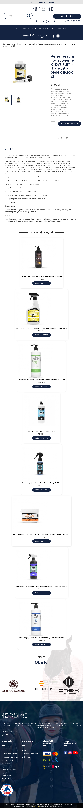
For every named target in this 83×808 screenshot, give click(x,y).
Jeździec (26, 28)
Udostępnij (62, 138)
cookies (51, 804)
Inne (34, 28)
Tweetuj (67, 138)
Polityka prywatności (9, 754)
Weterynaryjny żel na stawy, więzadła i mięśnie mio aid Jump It (41, 638)
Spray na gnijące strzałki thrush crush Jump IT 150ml (41, 483)
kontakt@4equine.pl (48, 21)
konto (24, 750)
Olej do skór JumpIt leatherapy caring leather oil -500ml (41, 276)
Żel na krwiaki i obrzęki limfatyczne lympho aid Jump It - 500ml (41, 379)
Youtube (76, 752)
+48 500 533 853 (10, 734)
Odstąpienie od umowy (10, 757)
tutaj (60, 806)
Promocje (56, 28)
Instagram (58, 36)
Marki (65, 28)
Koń (18, 28)
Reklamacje (6, 764)
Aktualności (44, 28)
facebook (65, 752)
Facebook (54, 36)
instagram (70, 752)
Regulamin (5, 750)
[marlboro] (14, 716)
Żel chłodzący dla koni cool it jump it (41, 431)
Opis (11, 149)
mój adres (26, 757)
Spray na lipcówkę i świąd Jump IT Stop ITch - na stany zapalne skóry (41, 328)
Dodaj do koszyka (69, 123)
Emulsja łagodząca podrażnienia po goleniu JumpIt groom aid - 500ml (41, 586)
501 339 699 (73, 21)
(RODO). (36, 806)
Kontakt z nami (7, 760)
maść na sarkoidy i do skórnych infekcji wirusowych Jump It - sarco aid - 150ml (41, 534)
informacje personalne (31, 754)
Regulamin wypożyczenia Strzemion (7, 775)
